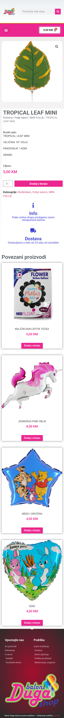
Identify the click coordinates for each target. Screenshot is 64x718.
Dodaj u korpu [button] (32, 345)
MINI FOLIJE (37, 117)
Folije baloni (21, 117)
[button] (6, 30)
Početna (7, 117)
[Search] (58, 11)
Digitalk (56, 716)
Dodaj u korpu (38, 183)
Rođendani (24, 192)
